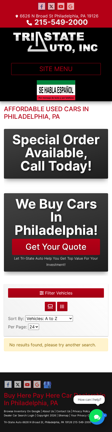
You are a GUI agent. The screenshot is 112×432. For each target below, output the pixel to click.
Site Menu (56, 69)
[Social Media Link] (47, 385)
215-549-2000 (61, 22)
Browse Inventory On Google (22, 411)
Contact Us (63, 411)
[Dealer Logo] (56, 43)
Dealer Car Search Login (19, 415)
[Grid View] (50, 306)
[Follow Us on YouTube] (61, 6)
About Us (48, 411)
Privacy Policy (81, 411)
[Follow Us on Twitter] (51, 6)
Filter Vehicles (58, 293)
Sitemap (63, 415)
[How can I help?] (97, 417)
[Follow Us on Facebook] (41, 6)
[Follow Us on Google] (70, 6)
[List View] (62, 306)
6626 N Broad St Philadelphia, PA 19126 (59, 15)
